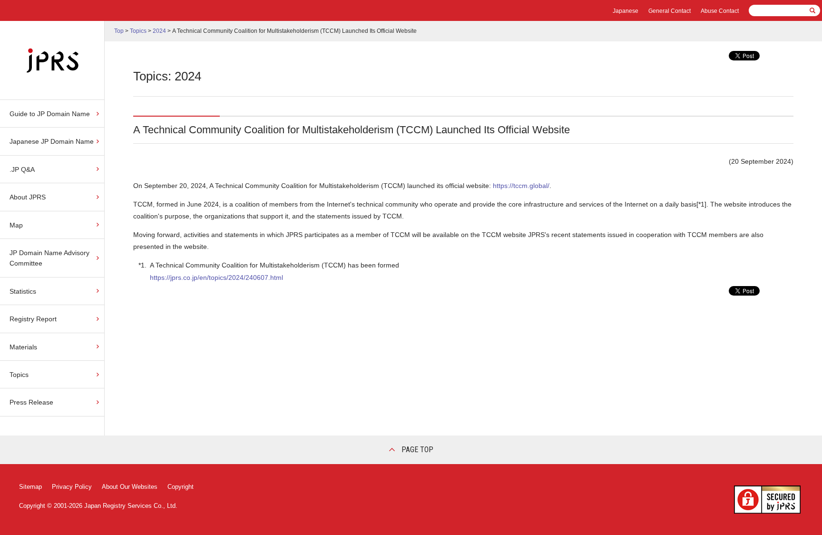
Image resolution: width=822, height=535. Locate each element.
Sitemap (30, 486)
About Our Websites (129, 486)
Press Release (31, 402)
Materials (23, 347)
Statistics (23, 291)
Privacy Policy (72, 486)
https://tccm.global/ (521, 185)
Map (16, 225)
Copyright (180, 486)
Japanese (625, 11)
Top (119, 31)
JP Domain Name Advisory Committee (49, 258)
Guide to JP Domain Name (50, 114)
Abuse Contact (720, 11)
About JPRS (28, 197)
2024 (159, 31)
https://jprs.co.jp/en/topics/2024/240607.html (216, 277)
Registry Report (33, 319)
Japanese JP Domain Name (52, 141)
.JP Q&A (22, 169)
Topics (19, 374)
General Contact (669, 11)
